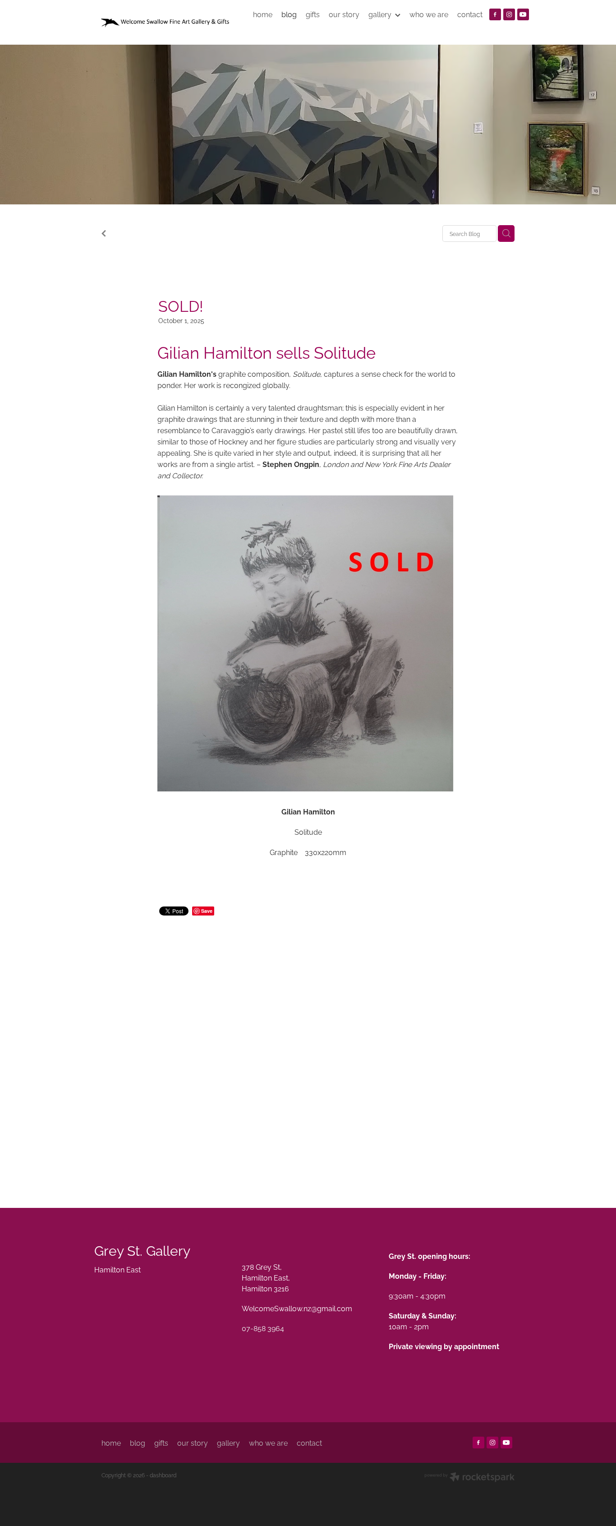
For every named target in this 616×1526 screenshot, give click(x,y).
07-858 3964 (263, 1328)
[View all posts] (103, 234)
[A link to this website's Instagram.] (509, 14)
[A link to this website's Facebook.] (495, 14)
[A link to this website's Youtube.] (523, 14)
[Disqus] (308, 1051)
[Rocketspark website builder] (469, 1478)
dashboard (163, 1475)
